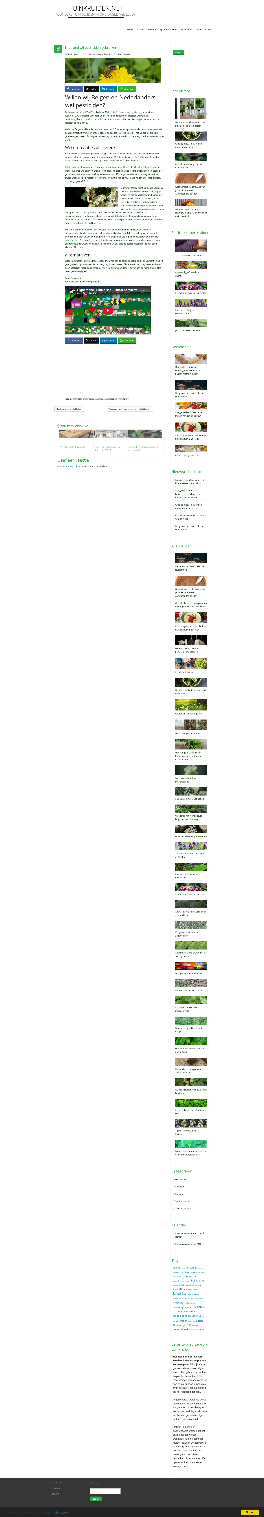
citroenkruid (177, 1276)
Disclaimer (55, 1488)
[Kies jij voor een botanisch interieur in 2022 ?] (111, 434)
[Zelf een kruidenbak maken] (76, 434)
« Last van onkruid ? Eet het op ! (69, 409)
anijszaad (191, 1267)
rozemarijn (179, 1311)
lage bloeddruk (193, 1294)
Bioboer (73, 398)
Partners (54, 1494)
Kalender (152, 29)
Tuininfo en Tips (204, 29)
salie (188, 1311)
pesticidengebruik (109, 398)
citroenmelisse (189, 1276)
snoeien (194, 1315)
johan (76, 54)
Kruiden (140, 29)
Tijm (183, 1325)
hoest (181, 1284)
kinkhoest (176, 1289)
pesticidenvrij (123, 398)
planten (199, 1306)
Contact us (55, 1482)
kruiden (180, 1293)
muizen (200, 1299)
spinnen (201, 1316)
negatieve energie (190, 1303)
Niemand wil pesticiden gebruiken (91, 47)
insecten (189, 1284)
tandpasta (191, 1321)
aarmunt (177, 1267)
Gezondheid (186, 29)
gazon (188, 1281)
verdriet (195, 1325)
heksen (195, 1280)
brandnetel (201, 1272)
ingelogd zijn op (73, 466)
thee (199, 1320)
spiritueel (176, 1321)
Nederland (178, 1302)
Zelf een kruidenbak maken (72, 446)
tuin (189, 1325)
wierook (200, 1329)
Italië (91, 398)
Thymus (177, 1325)
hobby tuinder (71, 240)
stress (183, 1320)
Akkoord (250, 1512)
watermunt (192, 1330)
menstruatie (177, 1299)
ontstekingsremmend (183, 1307)
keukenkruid (197, 1285)
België (193, 1272)
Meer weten (61, 1512)
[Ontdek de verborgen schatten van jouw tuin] (145, 434)
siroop (194, 1311)
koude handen (193, 1289)
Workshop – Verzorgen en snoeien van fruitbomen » (130, 409)
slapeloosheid (181, 1315)
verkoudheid (180, 1329)
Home (130, 29)
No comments (124, 54)
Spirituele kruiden (168, 29)
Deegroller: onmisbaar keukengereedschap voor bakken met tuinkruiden (187, 494)
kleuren (183, 1289)
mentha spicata (189, 1298)
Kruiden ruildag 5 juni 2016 (188, 1244)
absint (184, 1268)
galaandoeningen (179, 1281)
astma (185, 1272)
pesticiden (97, 398)
